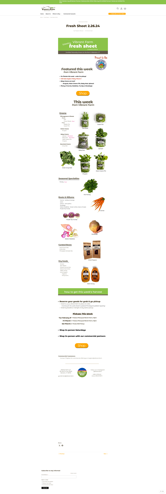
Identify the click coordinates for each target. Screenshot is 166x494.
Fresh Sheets (46, 17)
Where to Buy (56, 13)
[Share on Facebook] (62, 445)
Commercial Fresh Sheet (48, 484)
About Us (48, 13)
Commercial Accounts (69, 13)
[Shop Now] (83, 37)
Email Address (45, 474)
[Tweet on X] (59, 445)
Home (42, 13)
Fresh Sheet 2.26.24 (54, 17)
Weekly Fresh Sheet (47, 483)
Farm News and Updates (48, 481)
